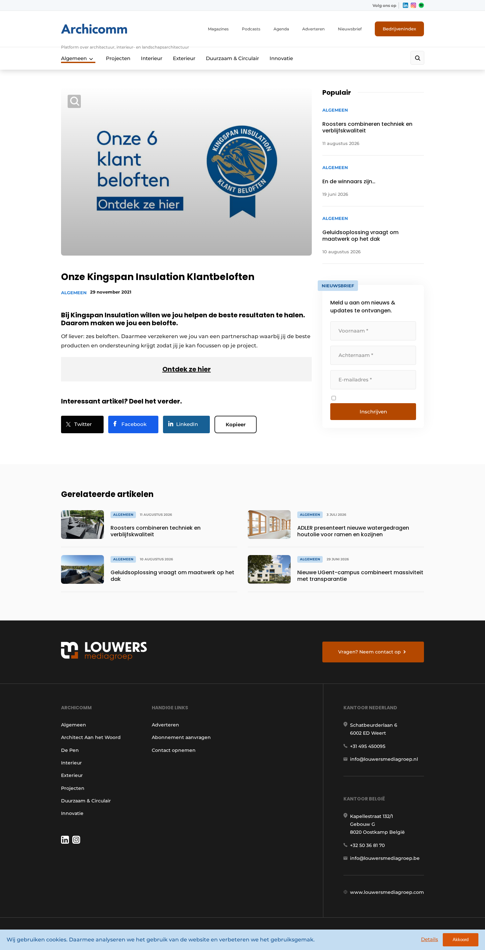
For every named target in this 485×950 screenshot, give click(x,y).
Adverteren (313, 28)
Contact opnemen (174, 750)
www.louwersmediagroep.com (387, 892)
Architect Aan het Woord (91, 737)
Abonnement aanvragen (181, 737)
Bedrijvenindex (399, 28)
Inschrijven (373, 411)
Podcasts (251, 28)
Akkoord (461, 939)
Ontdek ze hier (186, 369)
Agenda (281, 28)
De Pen (70, 750)
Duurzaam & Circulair (232, 58)
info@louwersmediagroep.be (385, 858)
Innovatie (281, 58)
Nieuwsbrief (350, 28)
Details (429, 939)
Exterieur (184, 58)
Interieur (151, 58)
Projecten (118, 58)
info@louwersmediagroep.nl (384, 759)
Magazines (218, 28)
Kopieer (235, 424)
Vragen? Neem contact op (369, 652)
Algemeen (74, 58)
